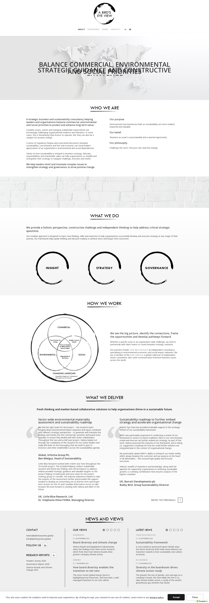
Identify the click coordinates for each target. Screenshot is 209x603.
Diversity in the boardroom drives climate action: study (157, 569)
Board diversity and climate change (95, 542)
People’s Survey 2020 (36, 561)
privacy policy (157, 597)
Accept (176, 597)
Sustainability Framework (152, 542)
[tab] (104, 530)
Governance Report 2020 (37, 564)
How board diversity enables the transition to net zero (93, 569)
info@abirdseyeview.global (38, 539)
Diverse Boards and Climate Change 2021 (39, 568)
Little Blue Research (139, 349)
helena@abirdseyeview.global (39, 535)
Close (195, 597)
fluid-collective (136, 355)
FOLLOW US (33, 545)
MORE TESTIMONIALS (163, 500)
